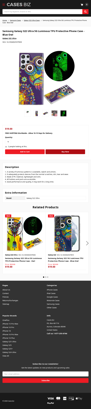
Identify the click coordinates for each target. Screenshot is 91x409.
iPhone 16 (6, 331)
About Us (6, 290)
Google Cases (52, 297)
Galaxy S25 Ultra (9, 341)
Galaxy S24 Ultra (9, 352)
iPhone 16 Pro (8, 327)
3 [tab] (47, 277)
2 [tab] (45, 277)
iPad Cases (51, 293)
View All (5, 356)
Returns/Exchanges (10, 300)
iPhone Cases (52, 290)
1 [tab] (43, 277)
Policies (5, 297)
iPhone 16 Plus (8, 338)
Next (87, 243)
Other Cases (52, 307)
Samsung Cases (53, 304)
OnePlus (5, 320)
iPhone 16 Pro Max (10, 334)
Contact (5, 293)
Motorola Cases (53, 300)
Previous (3, 243)
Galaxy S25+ (7, 348)
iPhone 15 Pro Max (10, 323)
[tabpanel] (24, 243)
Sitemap (5, 304)
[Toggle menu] (3, 4)
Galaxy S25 (7, 345)
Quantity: (9, 137)
